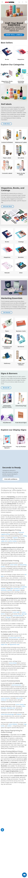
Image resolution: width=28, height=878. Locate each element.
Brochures (21, 346)
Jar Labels (21, 158)
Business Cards (21, 331)
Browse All (6, 387)
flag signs (8, 617)
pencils (21, 698)
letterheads (4, 590)
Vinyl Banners (7, 422)
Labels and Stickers (21, 364)
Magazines (21, 59)
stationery (9, 590)
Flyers (7, 331)
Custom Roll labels (7, 142)
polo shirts (3, 708)
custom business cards (14, 637)
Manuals (7, 272)
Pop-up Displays (21, 446)
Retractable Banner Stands (7, 406)
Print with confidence (10, 479)
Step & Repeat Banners (7, 447)
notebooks (3, 700)
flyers (12, 588)
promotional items (16, 685)
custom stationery (5, 698)
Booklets (21, 257)
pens (17, 698)
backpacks (18, 714)
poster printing (13, 663)
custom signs (16, 612)
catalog (25, 536)
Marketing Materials (21, 82)
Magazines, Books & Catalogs (7, 82)
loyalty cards (4, 644)
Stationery (7, 363)
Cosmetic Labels (7, 173)
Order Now (6, 123)
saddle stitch (4, 541)
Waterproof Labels (21, 142)
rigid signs (24, 614)
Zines (21, 272)
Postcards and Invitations (7, 347)
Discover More (7, 206)
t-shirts (23, 706)
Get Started (6, 312)
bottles (2, 726)
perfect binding (12, 541)
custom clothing (20, 704)
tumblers (9, 726)
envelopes (17, 590)
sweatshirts (9, 708)
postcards (21, 588)
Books (7, 59)
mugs (25, 724)
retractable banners (18, 615)
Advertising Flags (21, 405)
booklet (3, 537)
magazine (15, 537)
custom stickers (14, 564)
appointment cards (14, 644)
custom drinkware (12, 724)
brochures (16, 588)
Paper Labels (7, 158)
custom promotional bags (7, 714)
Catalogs (21, 241)
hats (14, 708)
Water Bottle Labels (21, 174)
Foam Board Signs (21, 422)
